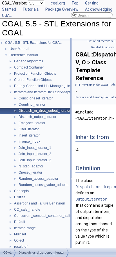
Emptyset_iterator (32, 123)
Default (19, 222)
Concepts (21, 191)
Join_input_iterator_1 (35, 148)
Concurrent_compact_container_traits (43, 216)
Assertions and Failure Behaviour (39, 203)
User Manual (19, 49)
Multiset (20, 234)
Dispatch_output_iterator (37, 117)
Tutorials (31, 9)
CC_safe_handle (27, 209)
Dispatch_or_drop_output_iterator (44, 111)
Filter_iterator (29, 129)
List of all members (100, 41)
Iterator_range (25, 228)
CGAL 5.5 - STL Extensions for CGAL (33, 43)
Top (75, 3)
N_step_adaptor (31, 166)
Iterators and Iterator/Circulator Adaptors (44, 92)
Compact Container (29, 67)
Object (19, 240)
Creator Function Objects (33, 80)
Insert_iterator (29, 135)
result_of (20, 247)
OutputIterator (91, 199)
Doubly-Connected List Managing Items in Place (51, 86)
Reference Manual (24, 55)
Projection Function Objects (35, 74)
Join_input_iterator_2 (35, 154)
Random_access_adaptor (38, 179)
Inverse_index (29, 142)
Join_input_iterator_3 (35, 160)
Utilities (19, 197)
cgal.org (58, 3)
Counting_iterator (32, 104)
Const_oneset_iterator (36, 98)
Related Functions (103, 47)
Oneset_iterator (30, 172)
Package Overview (62, 9)
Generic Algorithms (28, 61)
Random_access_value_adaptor (44, 185)
